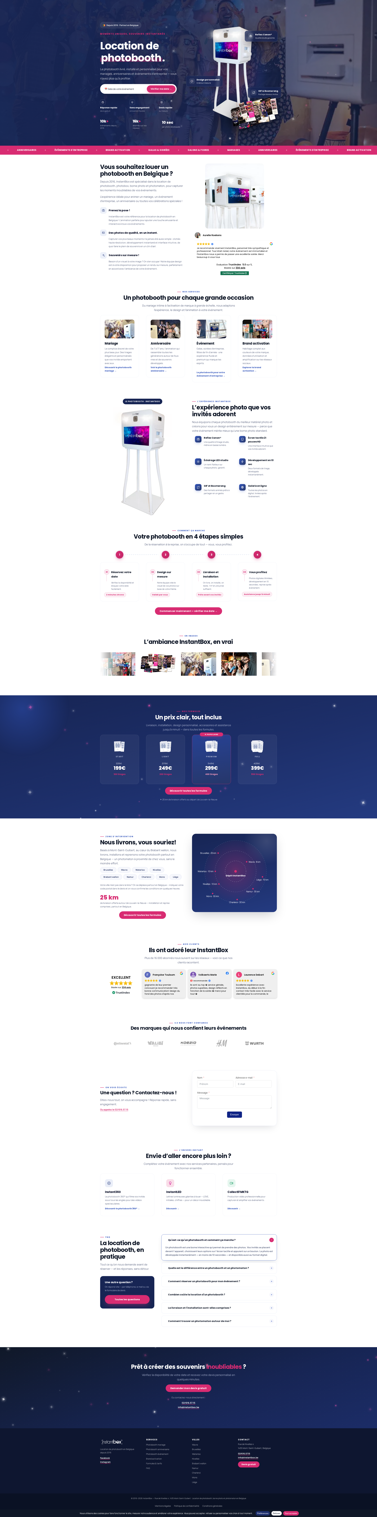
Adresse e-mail (244, 1077)
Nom (199, 1077)
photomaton (157, 186)
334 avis (240, 267)
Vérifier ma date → (161, 88)
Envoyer (234, 1114)
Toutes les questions (127, 1299)
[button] (219, 1240)
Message (202, 1092)
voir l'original (224, 257)
